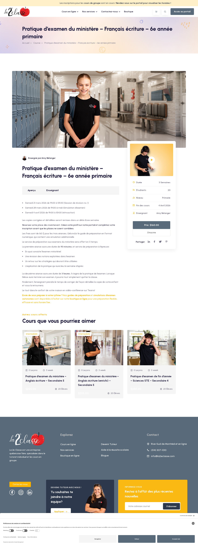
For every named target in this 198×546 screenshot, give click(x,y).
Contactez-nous (109, 11)
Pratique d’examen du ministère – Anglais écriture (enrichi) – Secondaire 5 (98, 381)
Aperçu (32, 190)
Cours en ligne (69, 11)
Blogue (105, 455)
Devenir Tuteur (109, 444)
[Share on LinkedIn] (149, 242)
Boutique (128, 11)
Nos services (88, 11)
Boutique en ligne (69, 455)
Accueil (25, 43)
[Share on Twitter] (160, 242)
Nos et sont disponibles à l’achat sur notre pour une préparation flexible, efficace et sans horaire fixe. (69, 299)
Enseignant (52, 190)
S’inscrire (151, 232)
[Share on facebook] (154, 242)
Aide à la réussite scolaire (115, 449)
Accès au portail (182, 11)
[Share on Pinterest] (166, 242)
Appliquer (59, 511)
